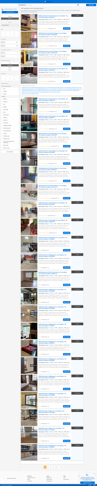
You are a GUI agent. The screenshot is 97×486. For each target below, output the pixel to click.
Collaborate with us (31, 477)
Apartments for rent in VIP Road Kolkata (30, 87)
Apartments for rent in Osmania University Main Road (68, 90)
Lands (10, 69)
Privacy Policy (49, 479)
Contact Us (29, 481)
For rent (10, 18)
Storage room (6, 138)
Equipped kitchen (7, 125)
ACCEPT (94, 484)
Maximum (3, 45)
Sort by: (9, 22)
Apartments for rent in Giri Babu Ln (65, 87)
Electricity (5, 122)
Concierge (5, 109)
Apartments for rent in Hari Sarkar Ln (50, 89)
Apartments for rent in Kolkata (58, 10)
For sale (10, 16)
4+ (14, 35)
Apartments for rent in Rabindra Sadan (72, 10)
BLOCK (90, 484)
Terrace (5, 133)
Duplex (5, 91)
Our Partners (66, 479)
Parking (5, 117)
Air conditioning (6, 130)
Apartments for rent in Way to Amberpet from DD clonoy (33, 92)
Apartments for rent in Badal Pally (35, 89)
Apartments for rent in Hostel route (53, 92)
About (28, 479)
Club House (6, 115)
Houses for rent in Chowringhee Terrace (30, 93)
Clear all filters (10, 151)
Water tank (5, 145)
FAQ (64, 477)
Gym (4, 112)
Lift (4, 104)
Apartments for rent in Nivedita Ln (49, 90)
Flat (4, 88)
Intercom (5, 120)
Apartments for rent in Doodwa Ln (35, 90)
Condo (4, 94)
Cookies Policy (49, 481)
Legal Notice (48, 477)
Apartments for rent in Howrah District (45, 10)
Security (5, 101)
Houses (9, 67)
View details (67, 28)
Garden (5, 107)
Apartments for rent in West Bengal (30, 10)
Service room (6, 148)
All (9, 63)
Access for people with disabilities (8, 142)
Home (22, 10)
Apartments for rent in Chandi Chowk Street (48, 87)
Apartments (9, 65)
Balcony (5, 99)
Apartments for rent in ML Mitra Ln (66, 89)
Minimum (3, 42)
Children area (6, 136)
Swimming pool (6, 128)
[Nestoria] (48, 1)
